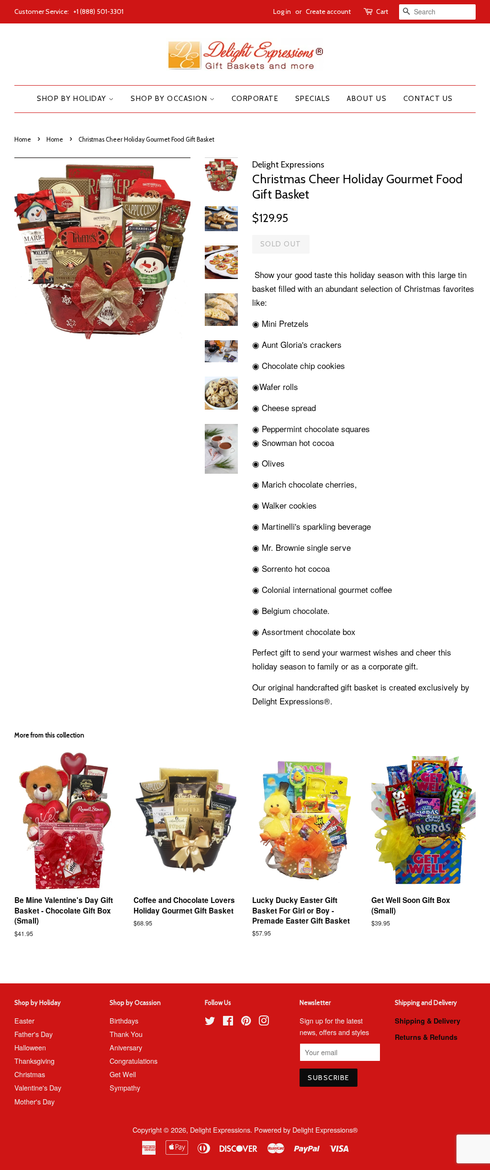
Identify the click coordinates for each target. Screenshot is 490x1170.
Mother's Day (34, 1101)
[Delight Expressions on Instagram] (263, 1022)
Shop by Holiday (73, 98)
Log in (282, 11)
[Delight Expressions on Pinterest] (246, 1022)
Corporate (255, 98)
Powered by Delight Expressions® (306, 1130)
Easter (24, 1020)
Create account (328, 11)
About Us (367, 98)
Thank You (126, 1034)
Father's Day (33, 1034)
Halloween (30, 1047)
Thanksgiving (34, 1061)
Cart (382, 11)
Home (22, 139)
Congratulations (133, 1061)
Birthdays (124, 1020)
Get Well (123, 1074)
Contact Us (428, 98)
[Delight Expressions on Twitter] (210, 1022)
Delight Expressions (220, 1130)
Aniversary (126, 1047)
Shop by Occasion (170, 98)
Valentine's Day (37, 1087)
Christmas (29, 1074)
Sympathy (125, 1087)
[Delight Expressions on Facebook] (228, 1022)
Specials (313, 98)
